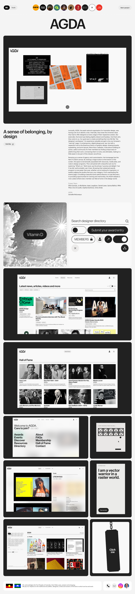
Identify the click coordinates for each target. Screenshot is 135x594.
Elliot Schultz (72, 185)
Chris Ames (99, 188)
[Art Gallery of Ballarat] (43, 7)
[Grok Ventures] (57, 7)
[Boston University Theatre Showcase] (71, 7)
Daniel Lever (102, 185)
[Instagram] (120, 585)
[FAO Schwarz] (78, 7)
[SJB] (85, 7)
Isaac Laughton (92, 185)
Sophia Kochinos (88, 188)
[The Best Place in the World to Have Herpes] (50, 7)
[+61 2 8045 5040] (108, 585)
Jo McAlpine (82, 185)
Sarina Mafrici (112, 185)
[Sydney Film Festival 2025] (36, 7)
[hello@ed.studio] (114, 585)
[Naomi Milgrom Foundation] (99, 7)
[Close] (92, 7)
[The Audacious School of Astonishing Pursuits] (64, 7)
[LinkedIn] (126, 585)
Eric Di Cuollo (77, 188)
